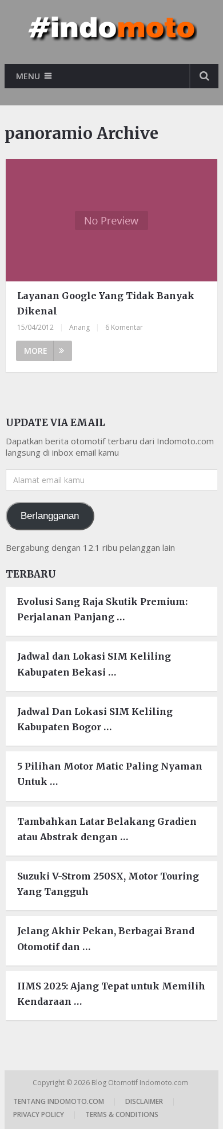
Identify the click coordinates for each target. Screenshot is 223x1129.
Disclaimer (144, 1101)
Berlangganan (50, 515)
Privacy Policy (38, 1114)
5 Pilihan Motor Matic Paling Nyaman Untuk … (109, 773)
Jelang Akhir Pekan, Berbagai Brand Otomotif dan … (105, 938)
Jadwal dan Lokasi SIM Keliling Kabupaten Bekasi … (94, 664)
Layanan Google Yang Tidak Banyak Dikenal (105, 303)
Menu (28, 76)
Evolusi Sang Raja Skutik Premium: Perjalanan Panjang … (102, 609)
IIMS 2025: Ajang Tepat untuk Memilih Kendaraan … (111, 993)
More (35, 350)
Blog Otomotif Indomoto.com (140, 1082)
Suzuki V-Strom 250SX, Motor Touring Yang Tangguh (108, 883)
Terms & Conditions (121, 1114)
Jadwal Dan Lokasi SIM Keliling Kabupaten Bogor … (95, 719)
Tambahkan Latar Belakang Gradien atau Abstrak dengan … (107, 829)
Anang (79, 327)
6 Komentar (124, 327)
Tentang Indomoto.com (58, 1101)
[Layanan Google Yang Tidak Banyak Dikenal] (111, 220)
